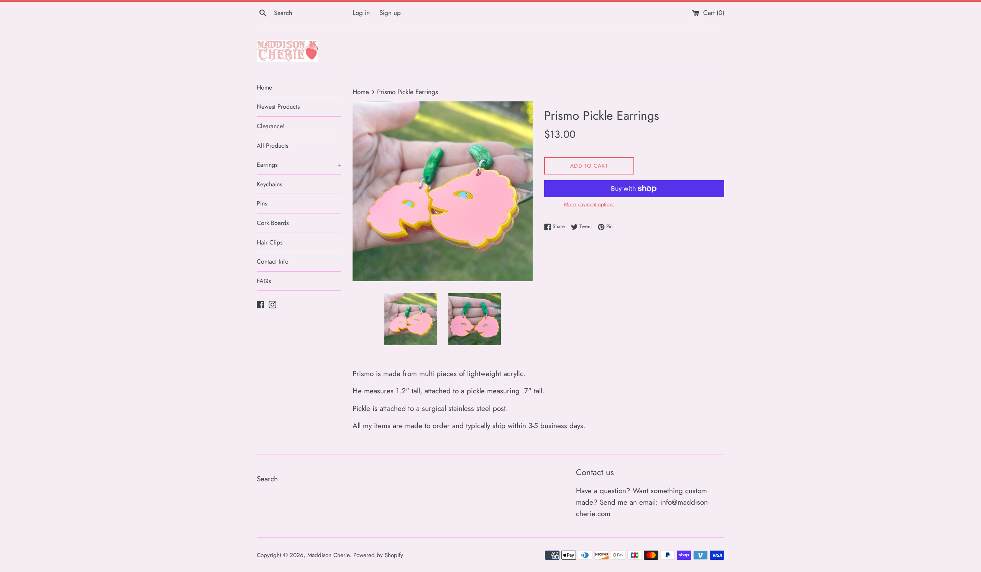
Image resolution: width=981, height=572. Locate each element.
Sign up (390, 12)
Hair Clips (269, 242)
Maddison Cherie (328, 555)
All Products (272, 145)
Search (267, 479)
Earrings (299, 164)
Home (264, 87)
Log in (361, 12)
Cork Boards (273, 222)
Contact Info (273, 261)
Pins (262, 203)
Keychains (269, 184)
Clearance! (271, 126)
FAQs (264, 281)
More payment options (589, 204)
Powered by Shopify (378, 555)
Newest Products (278, 106)
